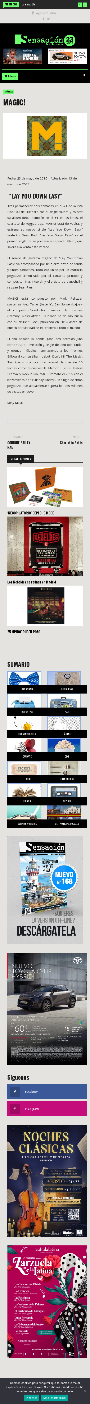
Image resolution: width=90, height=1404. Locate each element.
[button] (80, 5)
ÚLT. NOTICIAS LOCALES (67, 823)
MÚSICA (8, 91)
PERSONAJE (27, 689)
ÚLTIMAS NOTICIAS (27, 823)
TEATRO (27, 779)
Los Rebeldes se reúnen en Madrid (31, 582)
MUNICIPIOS (67, 689)
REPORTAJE (27, 711)
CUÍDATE (27, 756)
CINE (67, 756)
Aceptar (31, 1397)
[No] (85, 1391)
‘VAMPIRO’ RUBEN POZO (23, 631)
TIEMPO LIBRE (67, 779)
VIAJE (66, 711)
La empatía (28, 4)
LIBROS (27, 801)
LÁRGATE (67, 734)
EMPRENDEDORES (27, 734)
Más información (54, 1397)
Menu (11, 76)
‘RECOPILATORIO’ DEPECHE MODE (30, 512)
